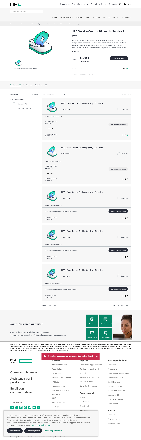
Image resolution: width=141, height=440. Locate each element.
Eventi (82, 397)
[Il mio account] (129, 4)
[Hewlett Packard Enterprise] (15, 4)
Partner (111, 410)
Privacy (12, 437)
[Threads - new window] (25, 407)
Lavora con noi (57, 373)
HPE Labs (55, 382)
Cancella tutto (35, 94)
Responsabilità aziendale (61, 378)
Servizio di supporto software (50, 24)
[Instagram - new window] (21, 407)
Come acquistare (106, 337)
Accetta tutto (15, 431)
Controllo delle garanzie (89, 386)
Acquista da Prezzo (18, 99)
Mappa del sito (60, 437)
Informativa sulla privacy (41, 425)
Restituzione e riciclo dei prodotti (89, 371)
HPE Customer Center (116, 391)
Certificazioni (113, 415)
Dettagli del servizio (77, 69)
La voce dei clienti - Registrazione (115, 401)
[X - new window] (16, 407)
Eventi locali (84, 406)
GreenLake (64, 4)
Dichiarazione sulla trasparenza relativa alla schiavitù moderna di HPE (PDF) (62, 392)
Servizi (94, 4)
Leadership (56, 407)
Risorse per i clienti (117, 360)
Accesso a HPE (113, 395)
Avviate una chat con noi (86, 74)
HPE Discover (85, 402)
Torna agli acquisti (14, 24)
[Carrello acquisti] (120, 4)
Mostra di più (76, 52)
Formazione (112, 369)
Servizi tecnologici (36, 24)
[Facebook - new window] (29, 407)
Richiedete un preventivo (118, 124)
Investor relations (58, 402)
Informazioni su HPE (60, 365)
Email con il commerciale (19, 390)
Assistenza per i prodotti (106, 323)
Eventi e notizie (87, 393)
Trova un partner (114, 419)
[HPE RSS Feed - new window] (38, 407)
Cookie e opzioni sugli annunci (41, 437)
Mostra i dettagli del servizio (52, 116)
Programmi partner (115, 423)
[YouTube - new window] (34, 407)
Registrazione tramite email (118, 373)
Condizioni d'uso (23, 437)
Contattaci (112, 365)
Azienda (102, 4)
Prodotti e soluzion (80, 4)
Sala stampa (84, 410)
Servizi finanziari (114, 382)
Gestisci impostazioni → (53, 431)
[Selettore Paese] (125, 4)
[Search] (41, 11)
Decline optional (33, 431)
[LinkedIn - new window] (12, 407)
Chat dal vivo (92, 323)
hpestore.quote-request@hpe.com (53, 335)
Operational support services (91, 365)
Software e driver (86, 382)
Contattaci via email (92, 337)
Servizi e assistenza (25, 24)
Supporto (113, 4)
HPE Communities (115, 386)
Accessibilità (57, 369)
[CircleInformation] (52, 123)
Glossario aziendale (115, 378)
